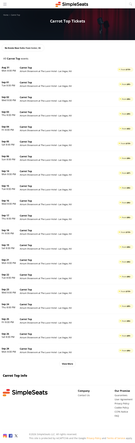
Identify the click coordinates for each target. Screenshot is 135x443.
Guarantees (121, 395)
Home (5, 15)
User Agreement (124, 399)
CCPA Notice (121, 411)
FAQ (117, 415)
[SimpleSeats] (67, 4)
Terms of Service (116, 438)
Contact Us (84, 395)
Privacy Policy (122, 403)
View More (67, 363)
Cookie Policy (122, 407)
